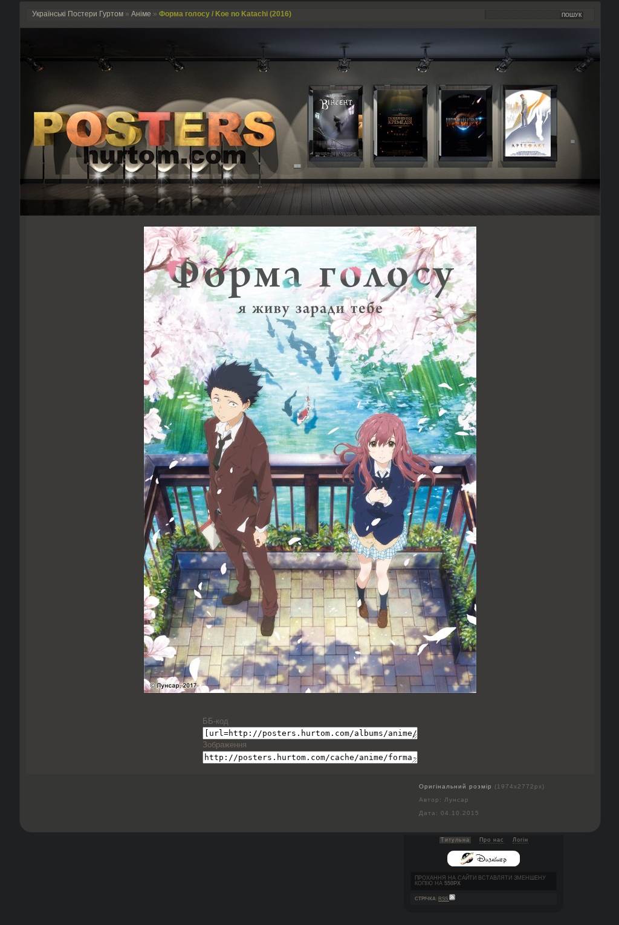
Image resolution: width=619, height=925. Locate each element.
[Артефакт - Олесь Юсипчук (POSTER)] (519, 153)
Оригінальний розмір (455, 786)
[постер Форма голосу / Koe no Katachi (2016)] (310, 690)
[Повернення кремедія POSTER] (390, 153)
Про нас (491, 840)
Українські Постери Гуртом (77, 14)
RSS (443, 898)
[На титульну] (310, 213)
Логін (520, 840)
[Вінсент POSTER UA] (326, 153)
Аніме (141, 14)
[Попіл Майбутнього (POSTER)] (455, 153)
